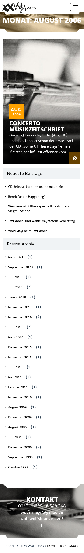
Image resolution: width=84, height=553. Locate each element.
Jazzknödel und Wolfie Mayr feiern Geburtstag (41, 221)
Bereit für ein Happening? (27, 197)
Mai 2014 (14, 377)
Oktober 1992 (18, 467)
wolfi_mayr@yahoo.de (42, 512)
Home (51, 546)
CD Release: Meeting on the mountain (35, 187)
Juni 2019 (15, 287)
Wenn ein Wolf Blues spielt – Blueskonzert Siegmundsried (38, 208)
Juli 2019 (14, 277)
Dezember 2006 (20, 417)
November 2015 (20, 357)
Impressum (69, 546)
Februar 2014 (18, 387)
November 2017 (20, 307)
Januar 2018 (17, 297)
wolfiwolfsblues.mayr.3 (42, 518)
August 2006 (17, 427)
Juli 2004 (14, 437)
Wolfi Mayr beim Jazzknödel (28, 231)
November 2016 (20, 317)
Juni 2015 (15, 367)
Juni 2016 (15, 327)
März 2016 (15, 337)
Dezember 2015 (20, 347)
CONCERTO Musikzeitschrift (36, 126)
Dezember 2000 (20, 447)
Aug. (17, 110)
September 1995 (20, 457)
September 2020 (20, 267)
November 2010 (20, 397)
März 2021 (15, 257)
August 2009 (17, 407)
